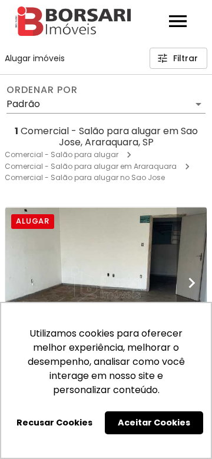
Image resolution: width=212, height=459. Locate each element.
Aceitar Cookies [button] (154, 422)
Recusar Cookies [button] (54, 422)
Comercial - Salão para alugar (61, 154)
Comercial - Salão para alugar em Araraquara (91, 166)
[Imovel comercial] (106, 282)
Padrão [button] (23, 104)
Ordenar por (41, 90)
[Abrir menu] (178, 21)
